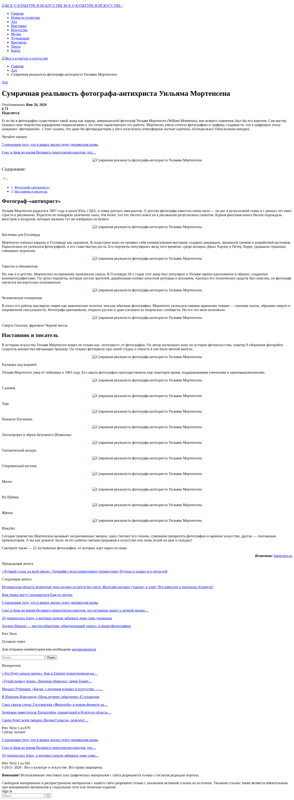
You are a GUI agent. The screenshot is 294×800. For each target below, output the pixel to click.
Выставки (19, 26)
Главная (17, 13)
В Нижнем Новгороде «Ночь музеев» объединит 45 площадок (50, 697)
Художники (20, 38)
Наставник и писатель (30, 191)
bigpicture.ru (283, 556)
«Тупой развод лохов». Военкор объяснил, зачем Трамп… (47, 681)
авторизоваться (84, 649)
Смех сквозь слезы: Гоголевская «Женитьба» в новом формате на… (55, 704)
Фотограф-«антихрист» (32, 187)
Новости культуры (25, 17)
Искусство (19, 30)
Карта (15, 50)
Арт (14, 22)
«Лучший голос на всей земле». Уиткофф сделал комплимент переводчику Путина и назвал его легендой (84, 571)
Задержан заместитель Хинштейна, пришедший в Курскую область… (56, 712)
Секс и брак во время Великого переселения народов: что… (49, 152)
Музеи (16, 34)
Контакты (18, 42)
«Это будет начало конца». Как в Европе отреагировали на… (50, 673)
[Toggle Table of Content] (5, 179)
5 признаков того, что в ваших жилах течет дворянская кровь (50, 144)
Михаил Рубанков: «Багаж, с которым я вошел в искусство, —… (52, 689)
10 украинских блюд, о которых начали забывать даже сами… (50, 755)
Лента (15, 46)
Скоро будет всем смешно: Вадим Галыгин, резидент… (45, 720)
